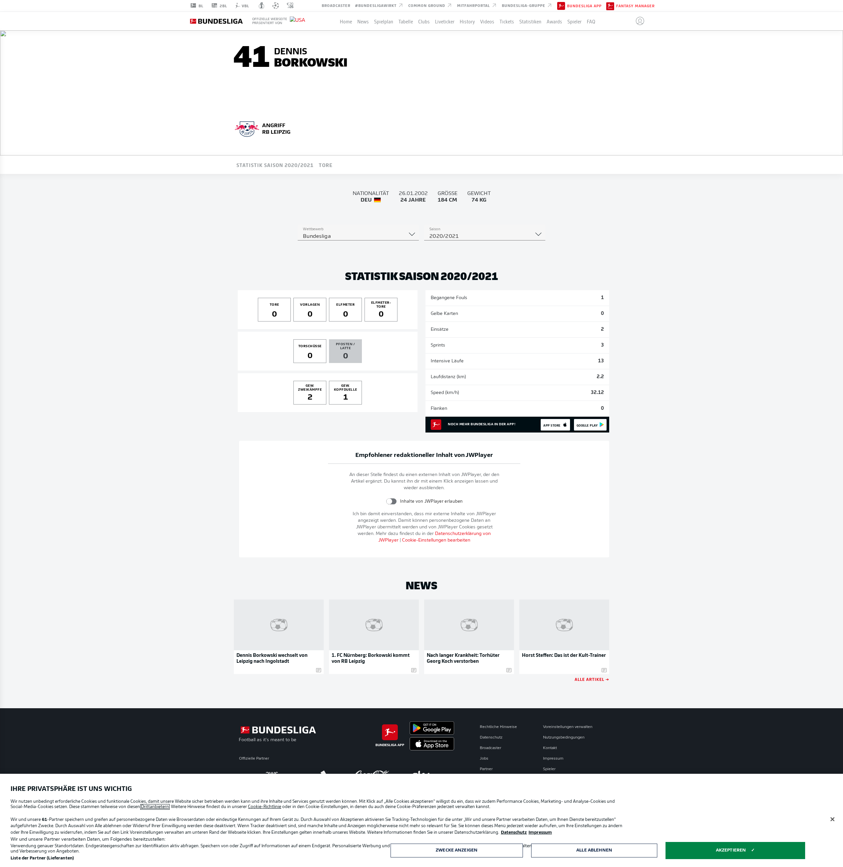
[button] (637, 21)
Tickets (507, 21)
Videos (487, 21)
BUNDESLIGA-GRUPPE (524, 5)
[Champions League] (275, 5)
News (363, 21)
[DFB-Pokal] (261, 5)
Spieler (574, 21)
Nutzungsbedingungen (564, 738)
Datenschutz (491, 738)
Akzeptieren (731, 850)
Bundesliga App (584, 6)
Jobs (484, 759)
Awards (554, 21)
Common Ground (427, 5)
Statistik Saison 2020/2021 (274, 164)
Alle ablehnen (594, 850)
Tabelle (405, 21)
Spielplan (383, 21)
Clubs (424, 21)
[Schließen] (832, 819)
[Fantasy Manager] (610, 5)
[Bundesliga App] (561, 5)
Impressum (553, 759)
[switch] (391, 501)
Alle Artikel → (592, 679)
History (467, 21)
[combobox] (358, 236)
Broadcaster (336, 5)
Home (346, 21)
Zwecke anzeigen (456, 850)
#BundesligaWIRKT (376, 5)
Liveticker (444, 21)
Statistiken (530, 21)
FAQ (591, 21)
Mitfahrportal (474, 5)
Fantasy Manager (635, 6)
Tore (326, 164)
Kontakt (550, 748)
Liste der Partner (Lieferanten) (42, 858)
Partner (486, 769)
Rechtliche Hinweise (498, 727)
